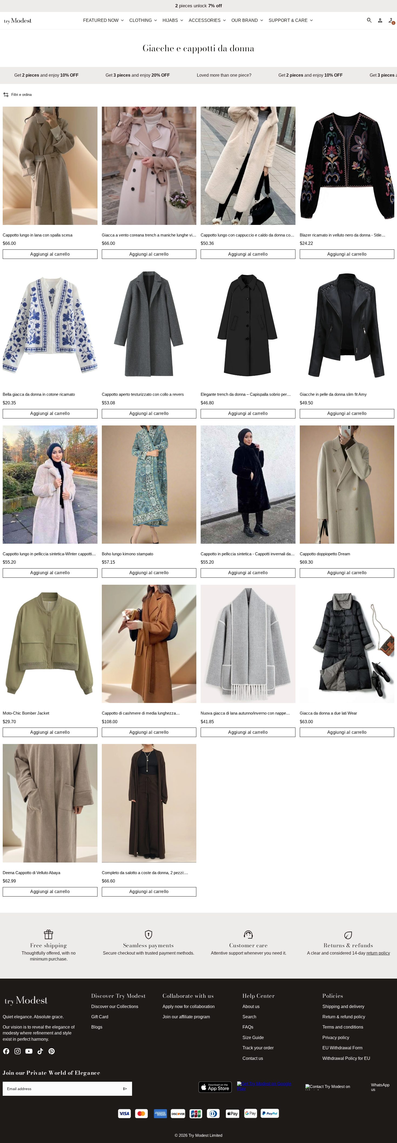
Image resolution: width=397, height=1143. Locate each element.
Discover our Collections (114, 1006)
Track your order (258, 1048)
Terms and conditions (342, 1027)
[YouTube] (28, 1051)
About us (251, 1006)
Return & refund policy (343, 1017)
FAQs (248, 1027)
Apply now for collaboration (189, 1006)
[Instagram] (17, 1051)
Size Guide (253, 1037)
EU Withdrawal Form (342, 1048)
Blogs (96, 1027)
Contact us (253, 1058)
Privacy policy (335, 1037)
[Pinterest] (51, 1051)
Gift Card (99, 1017)
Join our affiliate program (186, 1017)
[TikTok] (40, 1051)
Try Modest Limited (205, 1135)
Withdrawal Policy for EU (346, 1058)
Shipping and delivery (343, 1006)
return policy (378, 953)
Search (249, 1017)
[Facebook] (6, 1051)
